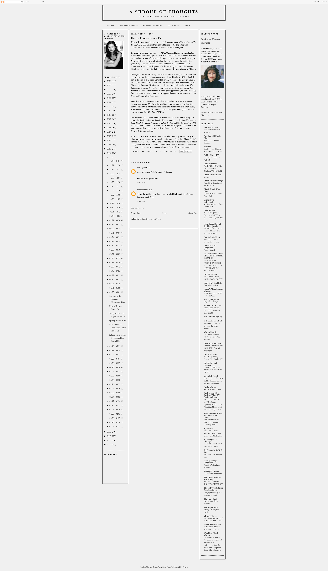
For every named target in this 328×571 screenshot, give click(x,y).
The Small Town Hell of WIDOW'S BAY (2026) (213, 519)
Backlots (207, 146)
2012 (109, 140)
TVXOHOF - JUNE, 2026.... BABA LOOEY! (213, 277)
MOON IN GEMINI (213, 305)
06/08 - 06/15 (115, 283)
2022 (109, 98)
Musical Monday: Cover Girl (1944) (213, 205)
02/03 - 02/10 (115, 409)
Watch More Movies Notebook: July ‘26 (212, 527)
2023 (109, 93)
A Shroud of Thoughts (164, 12)
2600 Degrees (183, 567)
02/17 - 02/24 (115, 401)
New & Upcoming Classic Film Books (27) (213, 357)
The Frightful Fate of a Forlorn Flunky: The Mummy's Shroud (213, 231)
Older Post (192, 213)
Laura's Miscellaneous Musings (213, 289)
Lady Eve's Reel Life (213, 282)
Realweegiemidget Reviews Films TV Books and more (212, 395)
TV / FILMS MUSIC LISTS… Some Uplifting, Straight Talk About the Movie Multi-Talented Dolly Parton (213, 404)
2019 (109, 110)
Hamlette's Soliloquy (212, 237)
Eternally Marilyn (211, 285)
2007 (109, 431)
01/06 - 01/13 (115, 426)
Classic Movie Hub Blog (212, 190)
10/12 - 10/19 (115, 207)
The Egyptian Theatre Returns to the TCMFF (213, 150)
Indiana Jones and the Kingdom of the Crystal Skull (117, 337)
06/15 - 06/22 (115, 279)
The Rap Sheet (210, 498)
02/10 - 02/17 (115, 405)
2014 (109, 131)
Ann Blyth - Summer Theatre (212, 141)
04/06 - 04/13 (115, 371)
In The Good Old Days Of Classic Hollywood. (213, 254)
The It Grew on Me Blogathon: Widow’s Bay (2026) (212, 310)
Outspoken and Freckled (210, 363)
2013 (109, 136)
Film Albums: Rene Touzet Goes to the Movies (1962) (211, 422)
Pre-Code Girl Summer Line (213, 455)
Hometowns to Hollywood (210, 246)
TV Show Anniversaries (152, 25)
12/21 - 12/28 (115, 165)
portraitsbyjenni (211, 375)
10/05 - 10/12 (115, 211)
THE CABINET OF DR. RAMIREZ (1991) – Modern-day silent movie (213, 324)
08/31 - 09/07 (115, 232)
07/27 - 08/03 (115, 254)
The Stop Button (211, 507)
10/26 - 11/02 (115, 199)
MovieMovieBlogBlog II (213, 317)
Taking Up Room (211, 471)
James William (172, 567)
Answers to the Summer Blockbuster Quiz (117, 298)
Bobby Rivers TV (211, 154)
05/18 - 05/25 (115, 346)
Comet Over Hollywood (209, 200)
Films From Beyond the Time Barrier (212, 224)
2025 (109, 85)
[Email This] (181, 151)
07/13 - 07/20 (115, 262)
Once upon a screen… (213, 343)
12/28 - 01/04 (115, 161)
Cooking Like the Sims (213, 473)
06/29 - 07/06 (115, 271)
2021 (109, 102)
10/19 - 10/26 (115, 203)
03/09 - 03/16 (115, 388)
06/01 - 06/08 (115, 287)
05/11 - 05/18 (115, 350)
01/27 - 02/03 (115, 413)
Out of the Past (210, 354)
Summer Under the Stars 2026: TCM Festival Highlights (213, 348)
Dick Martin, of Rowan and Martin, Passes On (117, 327)
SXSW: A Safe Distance (213, 389)
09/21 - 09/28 (115, 220)
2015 (109, 127)
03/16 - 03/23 (115, 384)
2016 (109, 123)
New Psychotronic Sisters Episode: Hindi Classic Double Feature (213, 433)
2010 (109, 148)
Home (187, 25)
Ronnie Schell (209, 250)
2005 (109, 440)
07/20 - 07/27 (115, 258)
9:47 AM (141, 182)
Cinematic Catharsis (212, 174)
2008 (109, 157)
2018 (109, 114)
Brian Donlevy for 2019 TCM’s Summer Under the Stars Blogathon (213, 381)
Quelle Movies (210, 386)
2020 (109, 106)
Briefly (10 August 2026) (211, 510)
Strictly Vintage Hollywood (210, 461)
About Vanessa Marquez (128, 25)
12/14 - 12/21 (115, 169)
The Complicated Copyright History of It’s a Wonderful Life (213, 492)
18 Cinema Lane (211, 127)
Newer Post (136, 213)
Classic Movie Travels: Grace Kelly (213, 194)
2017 (109, 119)
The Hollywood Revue (213, 487)
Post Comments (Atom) (151, 218)
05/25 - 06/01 (115, 292)
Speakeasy (208, 428)
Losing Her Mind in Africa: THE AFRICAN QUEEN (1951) (213, 370)
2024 (109, 89)
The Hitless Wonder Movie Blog (212, 478)
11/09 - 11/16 (115, 190)
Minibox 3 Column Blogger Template (152, 567)
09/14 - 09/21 (115, 224)
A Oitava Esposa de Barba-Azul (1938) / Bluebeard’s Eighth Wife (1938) (213, 216)
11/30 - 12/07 (115, 177)
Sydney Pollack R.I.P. (118, 320)
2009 (109, 153)
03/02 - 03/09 (115, 392)
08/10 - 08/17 (115, 245)
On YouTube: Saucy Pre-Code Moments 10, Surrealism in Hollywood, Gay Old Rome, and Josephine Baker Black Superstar (213, 543)
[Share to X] (185, 151)
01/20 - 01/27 (115, 418)
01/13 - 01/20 (115, 422)
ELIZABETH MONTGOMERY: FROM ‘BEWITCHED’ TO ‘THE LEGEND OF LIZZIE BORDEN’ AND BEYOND (213, 264)
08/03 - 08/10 (115, 249)
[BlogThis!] (183, 151)
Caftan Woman (210, 163)
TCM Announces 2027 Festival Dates (213, 294)
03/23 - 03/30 (115, 380)
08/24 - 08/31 (115, 237)
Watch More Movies (212, 524)
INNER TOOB (210, 274)
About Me (109, 25)
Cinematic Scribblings (213, 180)
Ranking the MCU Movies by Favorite (211, 240)
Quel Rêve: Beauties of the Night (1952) (213, 184)
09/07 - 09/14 (115, 228)
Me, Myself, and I (211, 299)
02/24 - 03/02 (115, 396)
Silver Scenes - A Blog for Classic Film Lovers (213, 415)
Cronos (206, 177)
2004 (109, 444)
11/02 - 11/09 (115, 194)
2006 (109, 436)
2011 (109, 144)
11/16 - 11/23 (115, 186)
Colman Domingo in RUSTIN (212, 158)
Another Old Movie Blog (212, 136)
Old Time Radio (173, 25)
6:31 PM (141, 201)
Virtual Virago (210, 515)
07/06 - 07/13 (115, 266)
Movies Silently (210, 332)
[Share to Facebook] (188, 151)
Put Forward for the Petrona (211, 502)
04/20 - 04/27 (115, 363)
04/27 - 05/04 (115, 358)
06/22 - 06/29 (115, 275)
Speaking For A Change (210, 440)
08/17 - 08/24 (115, 241)
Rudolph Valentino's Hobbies (212, 466)
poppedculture (142, 189)
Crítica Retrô (209, 210)
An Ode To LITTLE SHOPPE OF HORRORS (213, 482)
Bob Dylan (141, 167)
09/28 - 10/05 (115, 216)
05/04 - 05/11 (115, 354)
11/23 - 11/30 (115, 182)
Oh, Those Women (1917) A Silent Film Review (212, 337)
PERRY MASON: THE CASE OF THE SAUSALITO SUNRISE (213, 168)
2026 (109, 81)
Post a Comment (137, 208)
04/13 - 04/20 (115, 367)
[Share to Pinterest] (190, 151)
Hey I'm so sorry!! (211, 301)
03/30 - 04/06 (115, 375)
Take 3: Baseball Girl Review (212, 130)
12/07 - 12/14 (115, 173)
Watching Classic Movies (211, 534)
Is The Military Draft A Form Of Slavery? (213, 445)
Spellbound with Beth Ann (213, 451)
